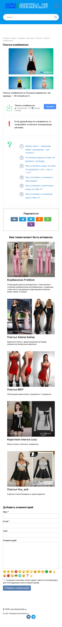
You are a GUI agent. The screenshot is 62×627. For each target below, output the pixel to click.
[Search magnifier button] (56, 17)
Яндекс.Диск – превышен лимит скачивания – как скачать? (38, 149)
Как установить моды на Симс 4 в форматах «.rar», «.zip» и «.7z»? (40, 169)
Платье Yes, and (17, 489)
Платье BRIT (15, 389)
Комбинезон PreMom (21, 280)
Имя (6, 512)
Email (6, 521)
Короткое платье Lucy (22, 439)
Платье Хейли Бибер (21, 337)
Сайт (5, 531)
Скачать (50, 106)
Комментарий (9, 540)
